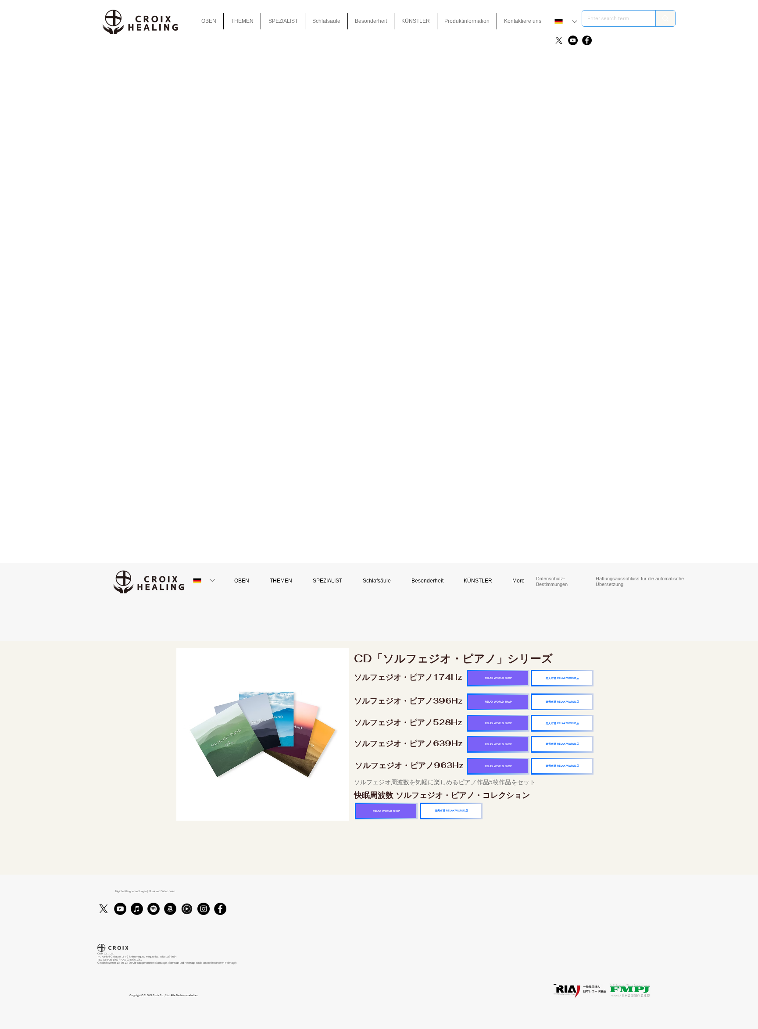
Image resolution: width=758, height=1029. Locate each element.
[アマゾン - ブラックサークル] (170, 909)
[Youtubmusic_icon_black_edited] (187, 909)
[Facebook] (587, 40)
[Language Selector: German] (565, 21)
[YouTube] (573, 40)
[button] (371, 21)
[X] (559, 40)
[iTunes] (137, 909)
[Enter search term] (665, 18)
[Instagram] (203, 909)
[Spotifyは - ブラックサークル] (153, 909)
